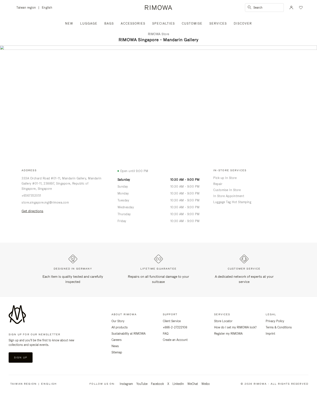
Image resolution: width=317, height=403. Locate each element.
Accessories (133, 23)
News (115, 346)
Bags (109, 23)
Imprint (270, 334)
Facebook (157, 384)
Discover (243, 23)
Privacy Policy (275, 321)
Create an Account (175, 340)
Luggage (88, 23)
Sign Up (20, 357)
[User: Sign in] (291, 7)
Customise (192, 23)
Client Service (172, 321)
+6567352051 (31, 196)
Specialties (163, 23)
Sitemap (116, 352)
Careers (116, 340)
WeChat (192, 384)
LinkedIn (178, 384)
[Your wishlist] (300, 7)
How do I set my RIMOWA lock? (235, 327)
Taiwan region (27, 7)
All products (119, 327)
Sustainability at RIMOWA (128, 334)
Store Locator (223, 321)
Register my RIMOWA (228, 334)
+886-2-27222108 (175, 327)
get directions (32, 211)
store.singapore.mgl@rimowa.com (45, 202)
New (69, 23)
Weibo (205, 384)
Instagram (126, 384)
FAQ (165, 334)
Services (218, 23)
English (47, 7)
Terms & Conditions (279, 327)
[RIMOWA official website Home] (158, 7)
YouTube (142, 384)
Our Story (117, 321)
